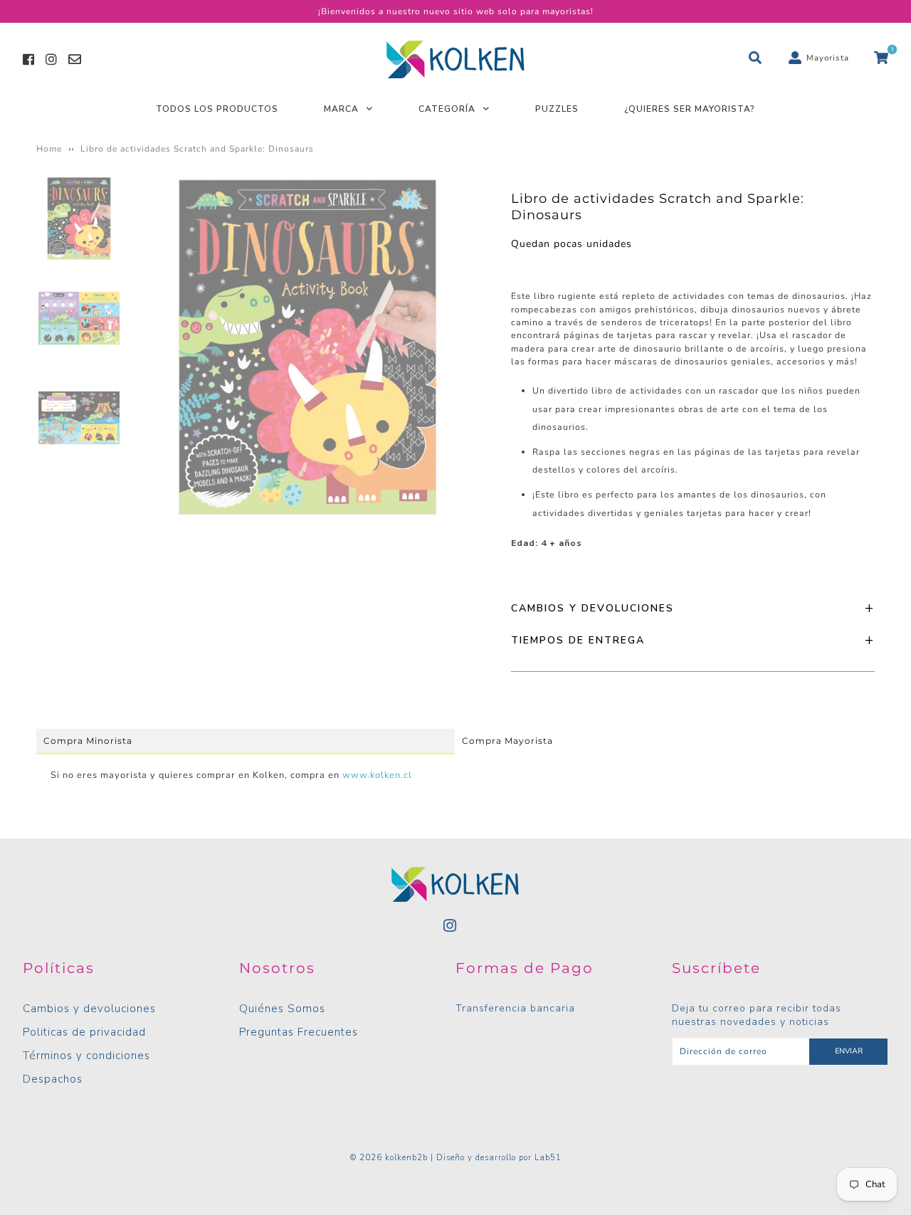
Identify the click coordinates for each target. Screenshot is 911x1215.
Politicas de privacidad (84, 1032)
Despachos (53, 1079)
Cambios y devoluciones (89, 1008)
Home (49, 148)
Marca (341, 109)
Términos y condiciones (86, 1055)
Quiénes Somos (282, 1008)
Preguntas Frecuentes (298, 1032)
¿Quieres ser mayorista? (689, 109)
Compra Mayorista (507, 741)
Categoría (446, 109)
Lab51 (548, 1157)
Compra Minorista (87, 741)
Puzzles (557, 109)
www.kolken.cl (377, 775)
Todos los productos (217, 109)
